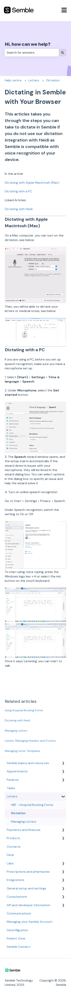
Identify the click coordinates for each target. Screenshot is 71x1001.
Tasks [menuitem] (11, 788)
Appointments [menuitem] (17, 771)
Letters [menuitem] (12, 796)
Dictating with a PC (19, 191)
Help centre (13, 80)
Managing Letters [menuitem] (23, 821)
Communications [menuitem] (19, 913)
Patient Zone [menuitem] (16, 938)
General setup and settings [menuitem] (26, 888)
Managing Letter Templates (22, 751)
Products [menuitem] (13, 838)
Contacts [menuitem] (14, 847)
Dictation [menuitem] (18, 813)
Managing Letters (16, 730)
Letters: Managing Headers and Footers (30, 740)
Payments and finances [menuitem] (23, 830)
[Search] (62, 52)
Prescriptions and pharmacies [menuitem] (28, 872)
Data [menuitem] (10, 855)
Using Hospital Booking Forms (24, 710)
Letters (33, 80)
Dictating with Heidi (19, 209)
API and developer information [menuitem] (28, 905)
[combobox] (32, 52)
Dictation (53, 80)
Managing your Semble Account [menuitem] (29, 922)
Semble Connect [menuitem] (19, 947)
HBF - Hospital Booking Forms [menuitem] (32, 805)
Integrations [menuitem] (15, 880)
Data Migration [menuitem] (17, 930)
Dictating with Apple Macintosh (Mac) (32, 183)
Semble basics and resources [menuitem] (28, 763)
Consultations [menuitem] (17, 897)
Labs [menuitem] (10, 863)
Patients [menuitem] (13, 780)
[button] (63, 763)
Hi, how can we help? (27, 44)
